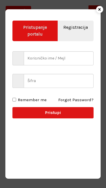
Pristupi (53, 112)
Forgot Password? (76, 99)
